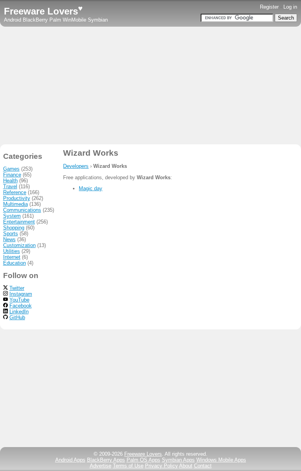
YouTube (19, 300)
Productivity (16, 198)
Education (14, 263)
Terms (128, 466)
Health (10, 181)
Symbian (98, 20)
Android (12, 20)
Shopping (13, 228)
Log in (290, 7)
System (12, 216)
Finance (12, 175)
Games (11, 169)
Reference (14, 192)
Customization (19, 245)
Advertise (100, 466)
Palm (55, 20)
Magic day (90, 188)
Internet (11, 257)
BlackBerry (35, 20)
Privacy (161, 466)
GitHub (17, 317)
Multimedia (15, 204)
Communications (22, 210)
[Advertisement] (150, 85)
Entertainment (19, 222)
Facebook (20, 306)
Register (269, 7)
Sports (10, 233)
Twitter (16, 288)
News (9, 239)
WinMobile (74, 20)
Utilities (11, 251)
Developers (76, 166)
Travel (10, 186)
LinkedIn (19, 312)
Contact (203, 466)
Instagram (20, 294)
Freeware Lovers (43, 11)
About (185, 466)
